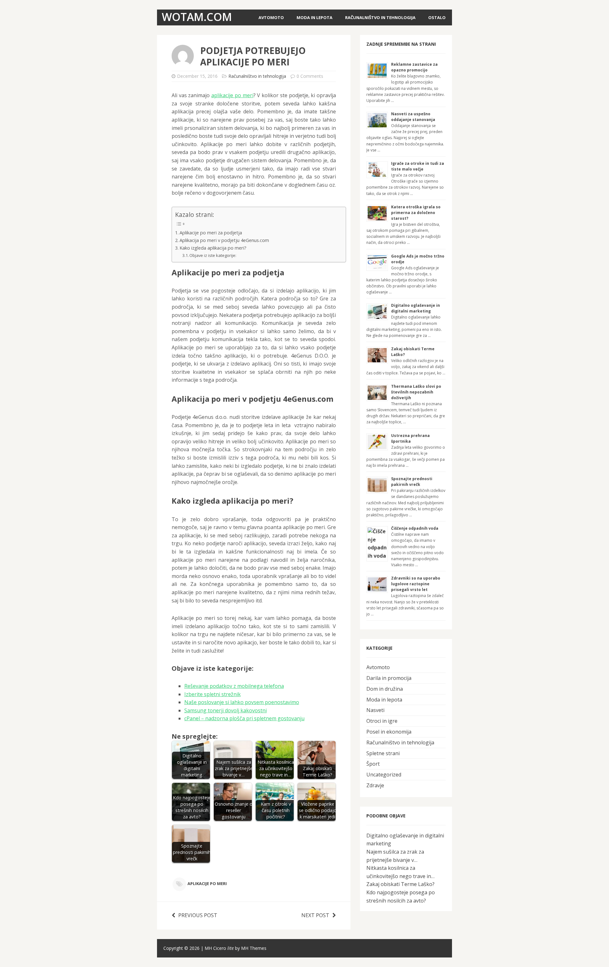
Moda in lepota (314, 17)
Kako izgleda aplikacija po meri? (213, 248)
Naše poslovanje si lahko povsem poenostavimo (241, 702)
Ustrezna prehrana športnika (410, 438)
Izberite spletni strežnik (212, 694)
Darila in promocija (388, 678)
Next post (315, 915)
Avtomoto (271, 17)
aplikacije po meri (232, 95)
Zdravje (375, 785)
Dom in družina (384, 688)
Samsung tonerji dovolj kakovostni (225, 710)
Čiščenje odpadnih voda (414, 528)
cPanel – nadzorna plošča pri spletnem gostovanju (244, 718)
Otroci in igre (381, 720)
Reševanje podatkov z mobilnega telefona (234, 685)
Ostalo (437, 17)
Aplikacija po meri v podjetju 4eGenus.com (224, 240)
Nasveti (375, 710)
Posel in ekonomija (388, 731)
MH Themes (253, 948)
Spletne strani (383, 753)
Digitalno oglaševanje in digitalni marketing (415, 308)
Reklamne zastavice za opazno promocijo (414, 67)
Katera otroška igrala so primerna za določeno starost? (416, 212)
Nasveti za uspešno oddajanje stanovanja (413, 116)
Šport (373, 763)
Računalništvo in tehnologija (380, 17)
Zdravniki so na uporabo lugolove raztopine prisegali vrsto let (415, 583)
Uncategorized (383, 774)
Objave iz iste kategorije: (212, 255)
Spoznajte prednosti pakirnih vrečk (411, 481)
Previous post (197, 915)
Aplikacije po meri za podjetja (211, 233)
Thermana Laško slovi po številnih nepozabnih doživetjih (416, 392)
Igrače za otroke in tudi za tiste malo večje (417, 166)
